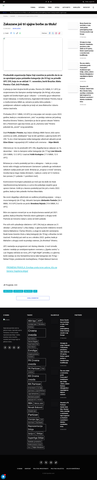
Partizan (33, 414)
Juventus (30, 372)
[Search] (83, 2)
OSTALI (57, 7)
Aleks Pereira (8, 291)
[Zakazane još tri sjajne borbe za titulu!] (32, 54)
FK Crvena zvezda (33, 362)
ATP (40, 321)
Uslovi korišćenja (73, 468)
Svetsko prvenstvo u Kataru (35, 444)
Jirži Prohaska (18, 291)
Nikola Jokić (38, 403)
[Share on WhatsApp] (20, 33)
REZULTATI (86, 7)
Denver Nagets (33, 341)
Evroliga (32, 350)
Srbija (39, 433)
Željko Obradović (38, 447)
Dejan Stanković (32, 338)
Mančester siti (32, 399)
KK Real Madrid (31, 388)
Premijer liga (33, 419)
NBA (30, 403)
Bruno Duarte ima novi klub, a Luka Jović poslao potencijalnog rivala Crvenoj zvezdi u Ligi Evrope (38, 12)
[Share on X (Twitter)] (14, 33)
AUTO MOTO (66, 7)
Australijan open (32, 324)
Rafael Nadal (31, 422)
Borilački (17, 28)
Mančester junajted (33, 397)
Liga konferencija (40, 390)
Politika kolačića (57, 468)
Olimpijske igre (32, 411)
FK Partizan (34, 368)
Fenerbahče (30, 356)
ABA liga (32, 321)
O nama (19, 468)
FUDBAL (33, 7)
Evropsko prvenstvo (33, 354)
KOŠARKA (42, 7)
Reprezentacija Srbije (35, 428)
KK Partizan (34, 384)
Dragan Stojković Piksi (33, 344)
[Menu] (4, 1)
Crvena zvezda (32, 332)
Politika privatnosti (40, 468)
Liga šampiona (33, 394)
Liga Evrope (31, 390)
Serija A (31, 434)
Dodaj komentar (32, 298)
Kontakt (28, 468)
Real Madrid (39, 422)
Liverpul (42, 393)
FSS (43, 369)
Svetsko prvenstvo (34, 442)
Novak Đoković (35, 407)
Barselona (42, 324)
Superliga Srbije (36, 438)
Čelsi (29, 447)
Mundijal (40, 399)
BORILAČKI (76, 7)
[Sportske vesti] (11, 7)
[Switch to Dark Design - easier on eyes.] (93, 7)
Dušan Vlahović (31, 347)
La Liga (39, 388)
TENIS (50, 7)
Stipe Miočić (28, 291)
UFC (35, 291)
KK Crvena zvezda (33, 378)
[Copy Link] (17, 33)
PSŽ (42, 419)
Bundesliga (30, 327)
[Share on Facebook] (11, 33)
